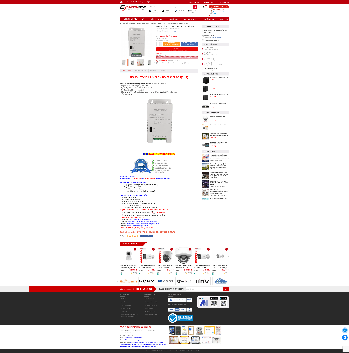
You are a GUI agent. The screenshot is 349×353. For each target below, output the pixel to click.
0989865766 (164, 60)
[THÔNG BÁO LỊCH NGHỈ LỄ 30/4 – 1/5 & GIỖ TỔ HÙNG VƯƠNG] (205, 158)
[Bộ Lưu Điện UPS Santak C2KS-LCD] (205, 80)
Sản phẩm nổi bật (156, 19)
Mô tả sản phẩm (126, 70)
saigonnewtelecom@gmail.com (133, 337)
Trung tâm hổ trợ (149, 299)
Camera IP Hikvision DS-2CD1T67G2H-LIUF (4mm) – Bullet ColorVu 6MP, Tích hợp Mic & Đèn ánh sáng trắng (129, 267)
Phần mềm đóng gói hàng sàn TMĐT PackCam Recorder (219, 104)
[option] (136, 41)
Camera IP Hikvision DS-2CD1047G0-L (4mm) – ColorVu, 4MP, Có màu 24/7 (202, 267)
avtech (138, 346)
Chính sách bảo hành (151, 314)
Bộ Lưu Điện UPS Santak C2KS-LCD (219, 77)
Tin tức (133, 2)
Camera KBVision (125, 344)
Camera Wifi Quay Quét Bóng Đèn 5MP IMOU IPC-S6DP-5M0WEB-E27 (219, 125)
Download (153, 2)
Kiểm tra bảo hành (194, 2)
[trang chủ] (121, 23)
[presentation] (118, 261)
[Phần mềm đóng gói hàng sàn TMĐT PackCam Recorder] (205, 106)
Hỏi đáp (162, 70)
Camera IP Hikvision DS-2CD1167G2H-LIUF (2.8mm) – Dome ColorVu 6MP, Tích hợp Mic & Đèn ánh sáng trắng (165, 267)
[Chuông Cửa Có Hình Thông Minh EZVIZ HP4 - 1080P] (205, 136)
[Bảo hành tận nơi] (176, 11)
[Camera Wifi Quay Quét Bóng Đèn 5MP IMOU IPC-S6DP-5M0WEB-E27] (205, 127)
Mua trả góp (224, 19)
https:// (127, 340)
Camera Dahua (158, 342)
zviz (148, 346)
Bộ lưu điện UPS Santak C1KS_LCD (219, 86)
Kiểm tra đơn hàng (208, 2)
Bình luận (153, 70)
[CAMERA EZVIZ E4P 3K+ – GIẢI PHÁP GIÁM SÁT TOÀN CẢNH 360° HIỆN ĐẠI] (205, 184)
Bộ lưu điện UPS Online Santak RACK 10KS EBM (218, 95)
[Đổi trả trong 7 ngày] (189, 11)
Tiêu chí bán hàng (126, 305)
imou (156, 346)
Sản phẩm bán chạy (190, 19)
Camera (133, 346)
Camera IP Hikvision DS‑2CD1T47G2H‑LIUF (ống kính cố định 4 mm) (220, 251)
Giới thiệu (126, 2)
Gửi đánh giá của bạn (146, 236)
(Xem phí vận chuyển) (217, 37)
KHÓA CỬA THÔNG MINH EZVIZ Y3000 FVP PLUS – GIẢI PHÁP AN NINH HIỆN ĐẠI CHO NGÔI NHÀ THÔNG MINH (219, 175)
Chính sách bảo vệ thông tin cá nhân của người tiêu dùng (129, 315)
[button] (171, 44)
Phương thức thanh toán (152, 302)
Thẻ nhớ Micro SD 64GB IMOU (218, 116)
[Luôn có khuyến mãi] (150, 11)
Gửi (226, 289)
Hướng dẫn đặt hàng (151, 305)
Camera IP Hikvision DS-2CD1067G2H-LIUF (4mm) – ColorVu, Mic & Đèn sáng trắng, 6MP (183, 267)
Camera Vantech (148, 344)
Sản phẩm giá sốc (208, 19)
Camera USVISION (136, 344)
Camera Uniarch (125, 346)
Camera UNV (162, 344)
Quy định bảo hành (126, 308)
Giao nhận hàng (149, 308)
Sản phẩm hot (173, 19)
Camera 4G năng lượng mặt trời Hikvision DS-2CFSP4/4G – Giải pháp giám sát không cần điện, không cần (218, 166)
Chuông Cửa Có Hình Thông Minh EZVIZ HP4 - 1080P (218, 134)
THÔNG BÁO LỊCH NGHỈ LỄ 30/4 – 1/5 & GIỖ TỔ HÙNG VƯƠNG (219, 156)
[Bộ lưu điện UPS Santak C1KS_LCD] (205, 89)
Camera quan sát (135, 342)
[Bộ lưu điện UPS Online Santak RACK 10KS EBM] (205, 97)
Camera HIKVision (147, 342)
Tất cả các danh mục (155, 7)
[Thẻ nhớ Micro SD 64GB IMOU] (205, 119)
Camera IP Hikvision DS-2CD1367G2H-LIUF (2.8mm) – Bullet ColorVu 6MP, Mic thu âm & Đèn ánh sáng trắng (147, 267)
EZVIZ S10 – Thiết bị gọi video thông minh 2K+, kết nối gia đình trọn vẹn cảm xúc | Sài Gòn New (219, 191)
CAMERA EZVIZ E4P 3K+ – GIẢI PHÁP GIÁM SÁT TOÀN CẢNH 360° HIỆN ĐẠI (219, 182)
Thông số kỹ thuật (141, 70)
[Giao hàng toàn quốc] (163, 11)
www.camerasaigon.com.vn (137, 340)
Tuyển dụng (139, 2)
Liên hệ (147, 2)
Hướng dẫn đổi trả (150, 311)
